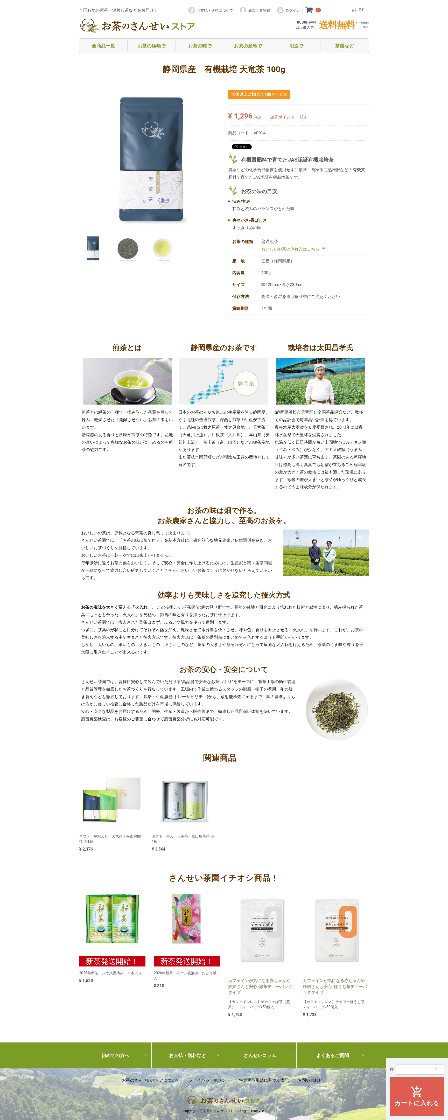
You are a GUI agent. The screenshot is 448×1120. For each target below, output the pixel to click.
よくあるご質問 (340, 1055)
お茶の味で (200, 45)
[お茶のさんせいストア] (138, 27)
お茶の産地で (248, 45)
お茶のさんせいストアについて (151, 1080)
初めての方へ (124, 1055)
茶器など (344, 45)
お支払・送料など (194, 1055)
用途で (296, 45)
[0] (309, 10)
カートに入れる (417, 1096)
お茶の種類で (152, 45)
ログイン (292, 10)
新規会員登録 (259, 10)
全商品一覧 (103, 45)
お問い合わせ (310, 1080)
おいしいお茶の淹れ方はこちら (293, 249)
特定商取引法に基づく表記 (264, 1080)
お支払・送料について (215, 10)
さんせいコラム (268, 1055)
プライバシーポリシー (209, 1080)
